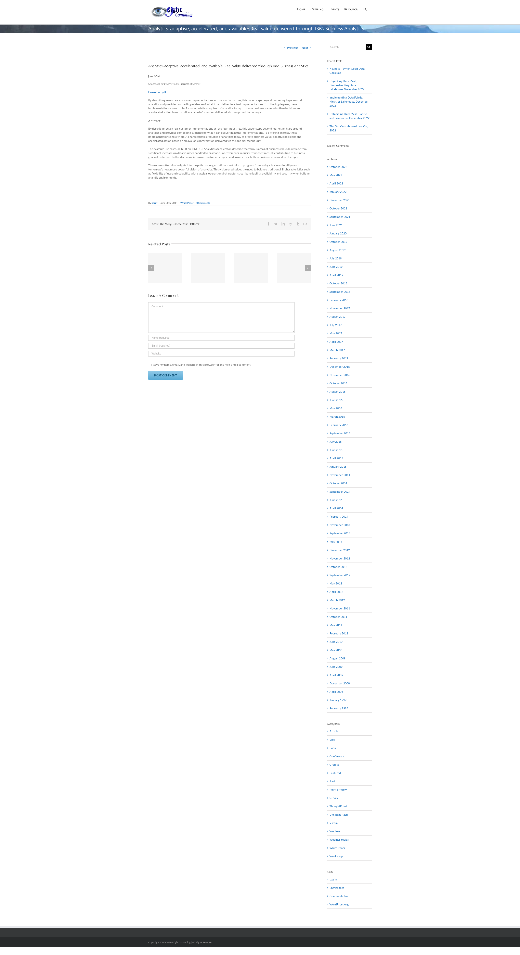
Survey (333, 798)
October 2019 (338, 241)
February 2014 (338, 516)
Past (332, 781)
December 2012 (339, 550)
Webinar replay (339, 839)
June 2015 (335, 450)
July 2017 (335, 325)
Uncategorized (338, 814)
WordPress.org (339, 904)
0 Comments (203, 202)
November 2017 (339, 308)
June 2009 (335, 666)
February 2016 (338, 425)
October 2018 (338, 283)
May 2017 (335, 333)
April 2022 (336, 183)
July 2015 (335, 441)
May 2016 (335, 408)
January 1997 (338, 700)
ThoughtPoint (338, 806)
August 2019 (337, 250)
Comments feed (339, 896)
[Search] (365, 8)
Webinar (334, 831)
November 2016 (339, 375)
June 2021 (335, 225)
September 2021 (339, 216)
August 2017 (337, 316)
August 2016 (337, 391)
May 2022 (335, 175)
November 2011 (339, 608)
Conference (336, 756)
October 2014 (338, 483)
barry (154, 202)
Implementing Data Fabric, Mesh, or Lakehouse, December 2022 (349, 101)
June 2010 (335, 641)
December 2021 (339, 200)
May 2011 (335, 625)
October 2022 (338, 166)
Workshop (336, 856)
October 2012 (338, 566)
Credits (334, 764)
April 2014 (336, 508)
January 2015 (338, 466)
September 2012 (339, 575)
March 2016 (337, 416)
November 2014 (339, 475)
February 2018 (338, 300)
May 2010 (335, 650)
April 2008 (336, 691)
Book (332, 748)
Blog (332, 739)
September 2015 (339, 433)
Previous (292, 47)
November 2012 (339, 558)
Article (333, 731)
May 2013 (335, 541)
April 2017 (336, 341)
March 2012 (337, 600)
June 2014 (335, 500)
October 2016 (338, 383)
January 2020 (338, 233)
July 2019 (335, 258)
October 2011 (338, 616)
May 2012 (335, 583)
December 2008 (339, 683)
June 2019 (335, 266)
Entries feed (336, 887)
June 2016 (335, 400)
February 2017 (338, 358)
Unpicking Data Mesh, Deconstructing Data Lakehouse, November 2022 (346, 85)
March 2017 (337, 350)
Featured (335, 773)
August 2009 (337, 658)
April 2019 (336, 275)
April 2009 (336, 675)
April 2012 (336, 591)
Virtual (333, 823)
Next (305, 47)
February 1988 (338, 708)
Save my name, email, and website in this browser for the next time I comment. (202, 364)
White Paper (187, 202)
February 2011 (338, 633)
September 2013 (339, 533)
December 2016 (339, 366)
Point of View (338, 789)
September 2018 (339, 291)
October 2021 (338, 208)
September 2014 (339, 491)
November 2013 (339, 525)
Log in (333, 879)
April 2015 (336, 458)
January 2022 (338, 191)
